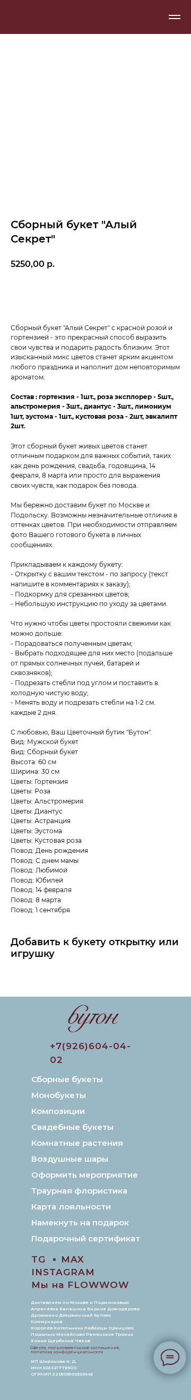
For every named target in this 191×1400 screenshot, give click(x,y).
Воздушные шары (69, 1159)
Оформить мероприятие (84, 1175)
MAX (72, 1259)
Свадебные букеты (72, 1127)
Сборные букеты (67, 1079)
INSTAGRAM (63, 1272)
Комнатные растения (77, 1143)
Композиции (58, 1111)
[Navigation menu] (174, 17)
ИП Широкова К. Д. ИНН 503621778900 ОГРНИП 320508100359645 (62, 1368)
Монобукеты (58, 1095)
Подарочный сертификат (85, 1238)
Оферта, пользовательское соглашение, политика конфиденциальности (75, 1349)
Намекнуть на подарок (80, 1222)
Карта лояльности (71, 1207)
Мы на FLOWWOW (80, 1285)
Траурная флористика (79, 1191)
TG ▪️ (45, 1259)
